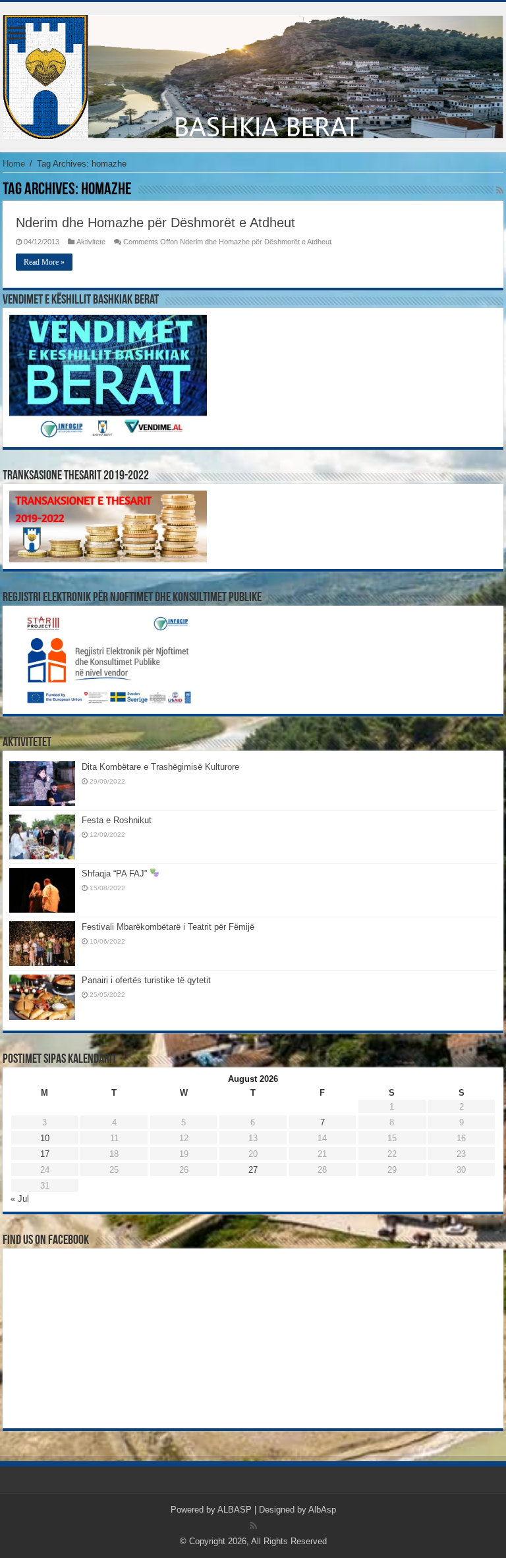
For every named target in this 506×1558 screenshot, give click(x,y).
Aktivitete (90, 242)
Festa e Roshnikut (117, 820)
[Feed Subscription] (499, 190)
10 (44, 1138)
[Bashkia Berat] (253, 74)
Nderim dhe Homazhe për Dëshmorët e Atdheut (155, 222)
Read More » (44, 262)
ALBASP (234, 1510)
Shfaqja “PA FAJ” (116, 873)
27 (253, 1170)
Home (14, 164)
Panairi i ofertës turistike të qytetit (146, 980)
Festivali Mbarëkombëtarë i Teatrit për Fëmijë (168, 927)
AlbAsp (322, 1510)
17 (44, 1154)
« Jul (20, 1199)
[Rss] (253, 1526)
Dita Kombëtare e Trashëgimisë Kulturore (160, 767)
